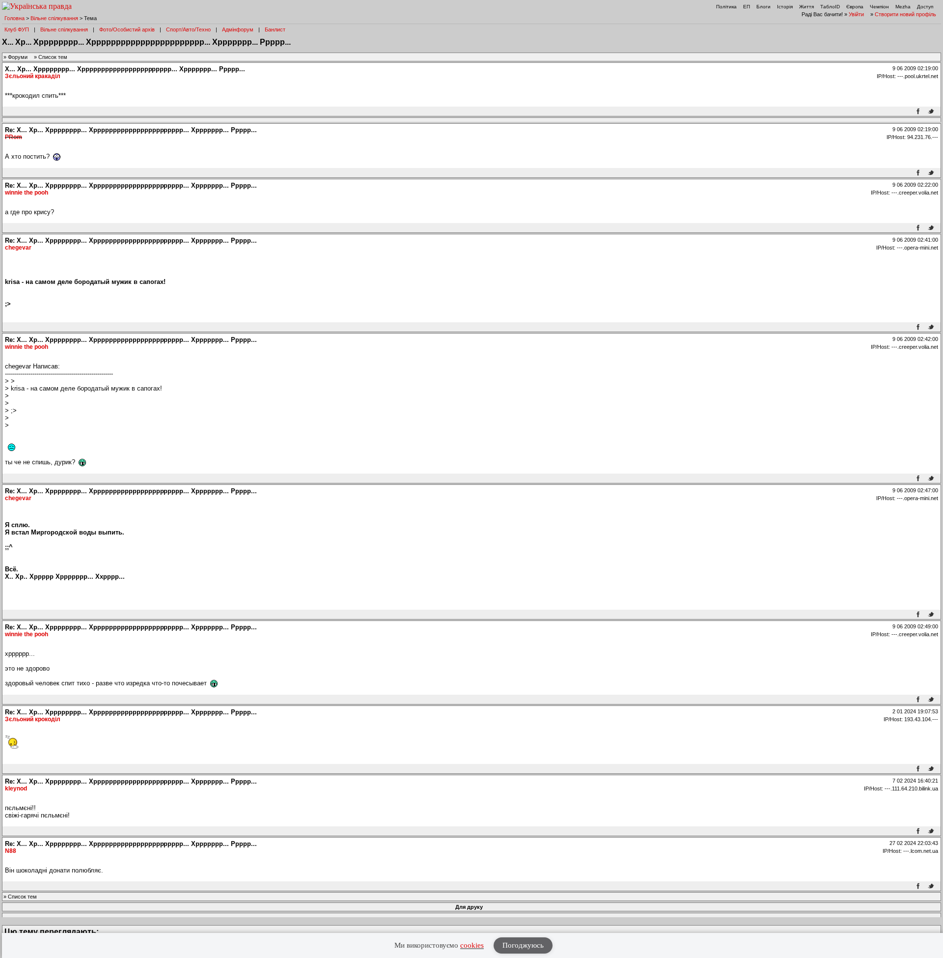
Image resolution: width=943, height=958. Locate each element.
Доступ (925, 6)
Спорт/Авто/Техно (188, 29)
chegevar (18, 247)
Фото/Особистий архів (127, 29)
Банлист (275, 29)
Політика (726, 6)
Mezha (903, 6)
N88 (10, 850)
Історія (785, 6)
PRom (13, 137)
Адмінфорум (237, 29)
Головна (14, 18)
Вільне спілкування (54, 18)
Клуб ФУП (16, 29)
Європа (854, 6)
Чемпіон (879, 6)
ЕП (746, 6)
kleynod (16, 788)
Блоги (763, 6)
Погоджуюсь (523, 945)
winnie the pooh (26, 192)
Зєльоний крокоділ (32, 719)
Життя (806, 6)
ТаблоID (830, 6)
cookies (472, 945)
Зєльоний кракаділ (32, 76)
